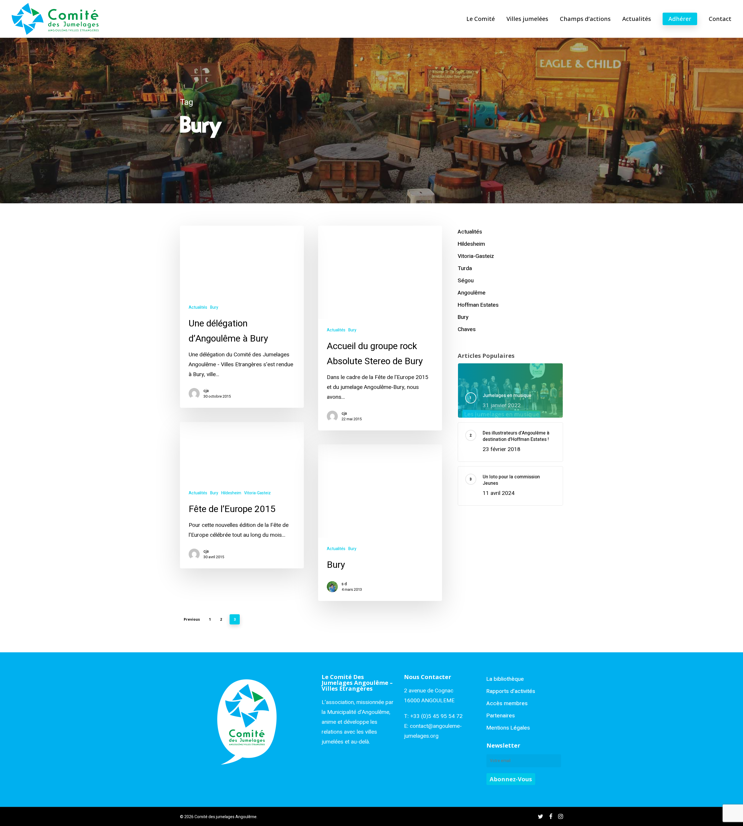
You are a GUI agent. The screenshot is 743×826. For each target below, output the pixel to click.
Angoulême (472, 293)
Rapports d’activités (510, 691)
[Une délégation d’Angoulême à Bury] (242, 317)
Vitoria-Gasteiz (257, 493)
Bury (214, 307)
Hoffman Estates (478, 305)
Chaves (467, 329)
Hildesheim (231, 493)
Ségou (466, 280)
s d (344, 584)
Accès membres (507, 703)
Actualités (198, 307)
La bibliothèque (505, 679)
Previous (192, 619)
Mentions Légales (508, 728)
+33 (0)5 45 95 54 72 (436, 716)
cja (206, 391)
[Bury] (380, 522)
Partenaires (500, 716)
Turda (465, 268)
